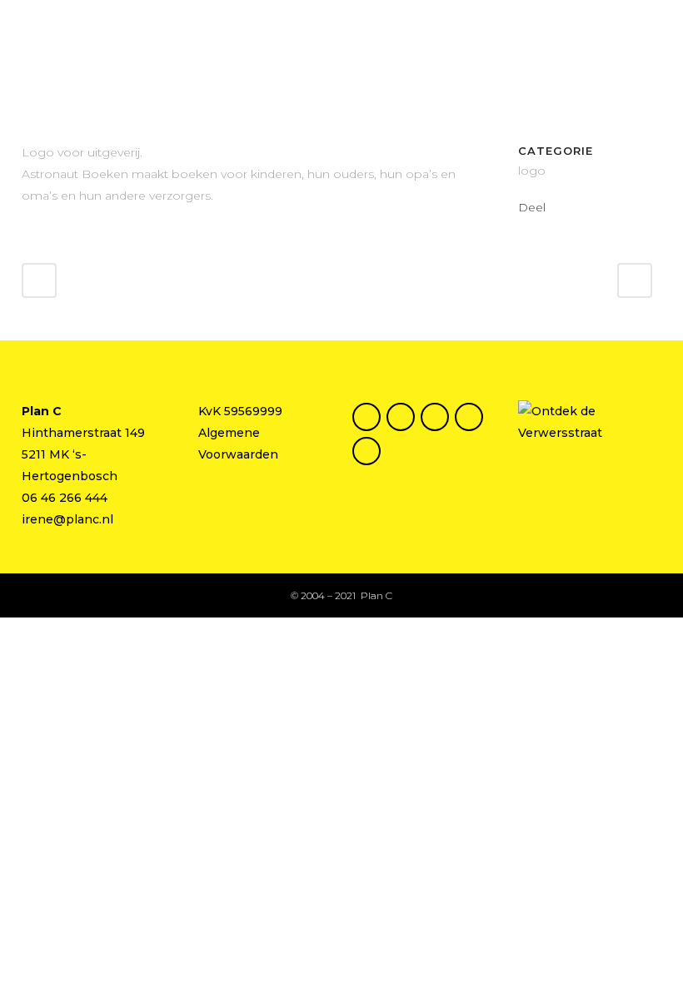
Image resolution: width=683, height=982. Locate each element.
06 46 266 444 (64, 497)
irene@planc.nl (67, 519)
